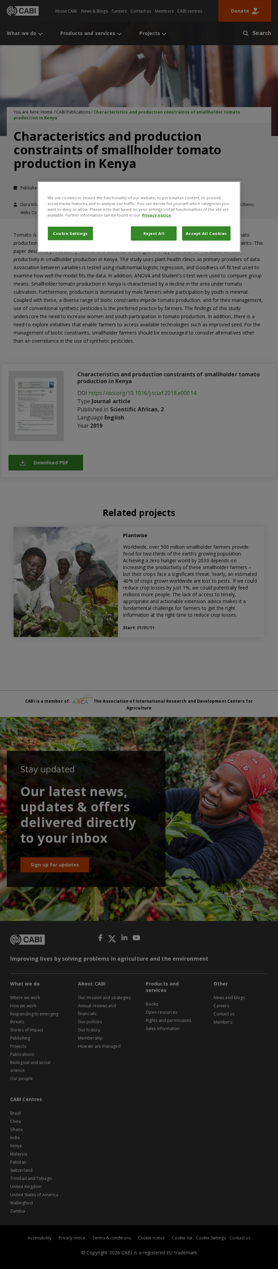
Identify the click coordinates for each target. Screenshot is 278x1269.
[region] (139, 217)
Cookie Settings (70, 233)
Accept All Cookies (206, 233)
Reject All (154, 233)
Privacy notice (156, 215)
